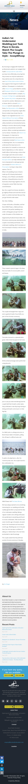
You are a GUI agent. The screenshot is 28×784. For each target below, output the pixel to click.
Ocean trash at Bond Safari (9, 634)
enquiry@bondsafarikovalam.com (14, 742)
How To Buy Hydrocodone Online (14, 81)
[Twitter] (7, 701)
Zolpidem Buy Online (10, 98)
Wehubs (17, 781)
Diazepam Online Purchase (12, 91)
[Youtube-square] (20, 701)
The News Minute (17, 501)
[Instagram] (12, 701)
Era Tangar (7, 584)
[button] (14, 11)
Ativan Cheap (9, 89)
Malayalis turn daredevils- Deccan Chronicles (13, 639)
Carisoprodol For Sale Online (14, 71)
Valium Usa (22, 133)
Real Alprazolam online (12, 108)
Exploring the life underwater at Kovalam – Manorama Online (14, 714)
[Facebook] (3, 701)
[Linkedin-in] (16, 701)
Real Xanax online (19, 140)
